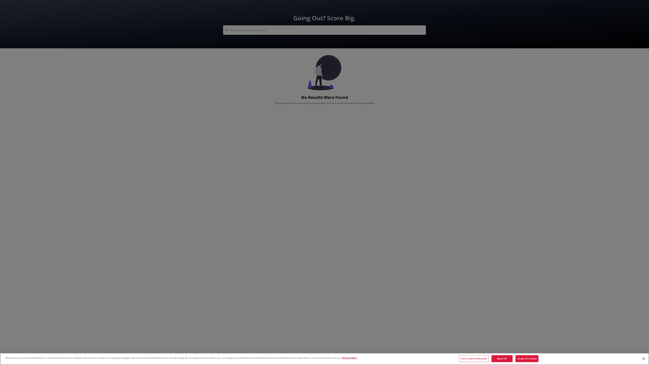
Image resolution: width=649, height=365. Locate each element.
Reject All (502, 358)
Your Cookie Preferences (474, 358)
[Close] (643, 358)
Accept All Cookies (527, 358)
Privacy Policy (349, 357)
